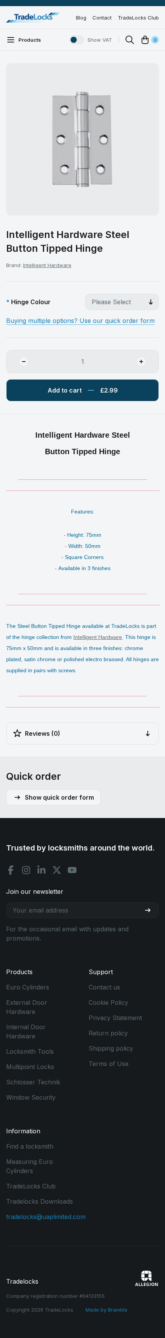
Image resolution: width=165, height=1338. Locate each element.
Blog (81, 18)
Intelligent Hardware (47, 265)
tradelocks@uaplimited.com (46, 1217)
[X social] (56, 870)
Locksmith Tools (30, 1051)
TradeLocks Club (138, 18)
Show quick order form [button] (59, 797)
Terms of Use (109, 1063)
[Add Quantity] (147, 361)
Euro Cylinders (27, 987)
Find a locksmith (29, 1146)
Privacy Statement (115, 1018)
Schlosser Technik (33, 1082)
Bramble (117, 1310)
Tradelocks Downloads (39, 1201)
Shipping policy (111, 1048)
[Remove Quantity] (18, 361)
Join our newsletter (34, 891)
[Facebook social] (10, 870)
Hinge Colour (31, 302)
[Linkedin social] (41, 870)
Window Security (31, 1097)
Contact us (104, 987)
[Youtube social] (72, 870)
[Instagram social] (26, 870)
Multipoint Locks (30, 1067)
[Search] (129, 39)
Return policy (108, 1033)
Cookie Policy (108, 1002)
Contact (102, 18)
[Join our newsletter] (150, 910)
